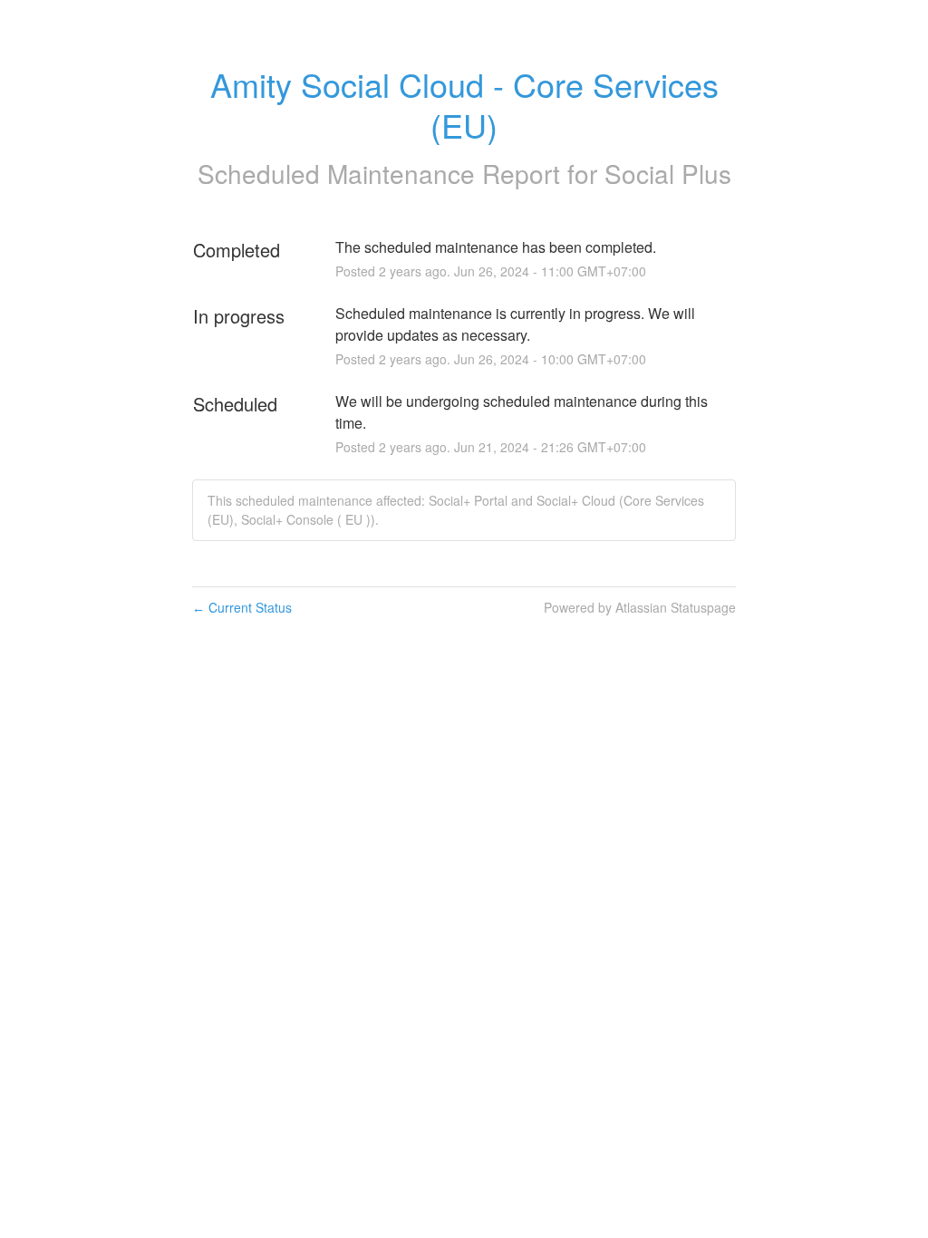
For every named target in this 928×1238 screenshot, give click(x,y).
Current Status (242, 607)
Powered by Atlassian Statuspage (640, 607)
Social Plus (667, 173)
